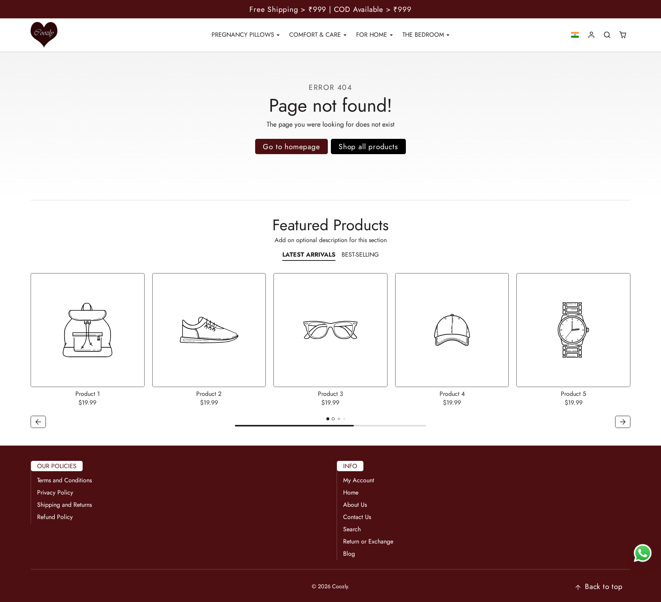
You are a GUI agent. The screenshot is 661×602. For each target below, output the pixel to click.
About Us (355, 504)
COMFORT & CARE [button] (316, 34)
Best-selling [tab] (360, 254)
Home (350, 492)
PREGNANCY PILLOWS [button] (244, 34)
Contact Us (357, 517)
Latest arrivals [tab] (308, 254)
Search (352, 529)
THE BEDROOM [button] (424, 34)
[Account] (591, 35)
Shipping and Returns (64, 504)
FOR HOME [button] (372, 34)
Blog (349, 553)
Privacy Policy (55, 492)
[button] (575, 35)
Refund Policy (55, 517)
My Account (358, 480)
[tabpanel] (330, 351)
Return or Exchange (368, 541)
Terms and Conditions (64, 480)
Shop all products (368, 146)
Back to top (604, 586)
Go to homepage (291, 146)
